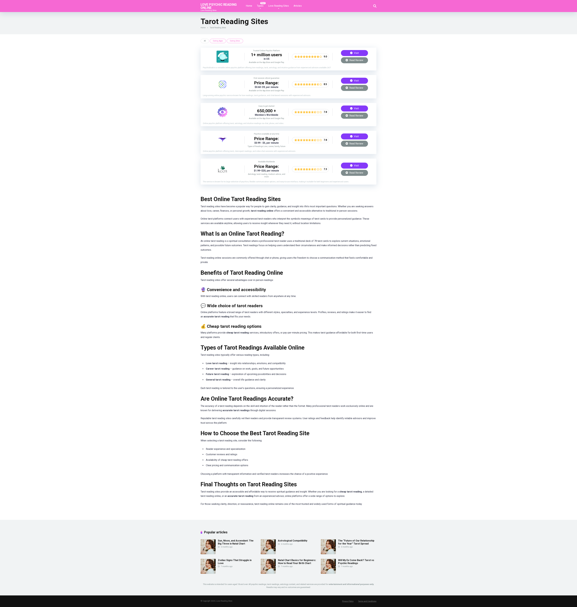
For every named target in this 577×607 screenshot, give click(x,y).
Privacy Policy (348, 601)
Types (260, 5)
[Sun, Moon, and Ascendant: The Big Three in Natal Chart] (208, 553)
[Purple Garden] (223, 117)
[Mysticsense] (223, 145)
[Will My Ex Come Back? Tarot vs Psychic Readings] (328, 573)
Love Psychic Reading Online (219, 6)
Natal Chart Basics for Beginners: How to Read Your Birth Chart (297, 561)
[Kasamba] (223, 89)
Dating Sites (235, 41)
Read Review (356, 60)
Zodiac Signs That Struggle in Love (235, 561)
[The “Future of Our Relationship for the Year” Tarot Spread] (328, 553)
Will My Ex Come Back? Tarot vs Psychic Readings (356, 561)
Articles (298, 5)
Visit (356, 53)
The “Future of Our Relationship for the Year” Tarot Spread (356, 542)
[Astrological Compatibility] (268, 553)
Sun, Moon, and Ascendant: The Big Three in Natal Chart (235, 542)
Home (249, 5)
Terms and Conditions (367, 601)
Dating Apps (218, 41)
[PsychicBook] (223, 61)
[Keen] (223, 174)
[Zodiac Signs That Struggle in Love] (208, 573)
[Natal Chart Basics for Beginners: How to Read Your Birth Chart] (268, 573)
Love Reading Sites (278, 5)
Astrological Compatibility (292, 540)
